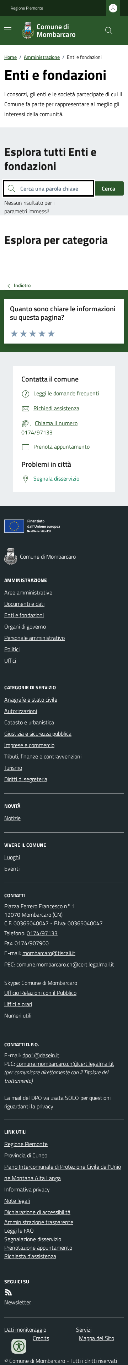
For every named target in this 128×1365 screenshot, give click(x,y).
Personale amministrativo (34, 638)
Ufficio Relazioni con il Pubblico (40, 992)
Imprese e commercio (29, 745)
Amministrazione (42, 57)
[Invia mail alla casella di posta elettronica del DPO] (40, 1055)
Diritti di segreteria (25, 779)
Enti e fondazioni (24, 615)
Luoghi (12, 857)
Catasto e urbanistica (29, 722)
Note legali (17, 1200)
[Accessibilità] (19, 1346)
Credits (41, 1338)
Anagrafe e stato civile (30, 699)
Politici (12, 649)
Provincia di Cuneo (25, 1155)
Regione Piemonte (27, 8)
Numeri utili (17, 1015)
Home (10, 57)
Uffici (10, 660)
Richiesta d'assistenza (30, 1256)
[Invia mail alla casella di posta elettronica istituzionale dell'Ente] (48, 953)
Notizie (12, 818)
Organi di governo (25, 626)
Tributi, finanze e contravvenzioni (42, 756)
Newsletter (17, 1302)
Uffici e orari (18, 1004)
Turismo (13, 767)
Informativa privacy (27, 1189)
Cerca (108, 188)
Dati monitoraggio (25, 1329)
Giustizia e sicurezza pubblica (37, 733)
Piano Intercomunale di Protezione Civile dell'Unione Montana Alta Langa (62, 1172)
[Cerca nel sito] (106, 30)
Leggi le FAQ (19, 1230)
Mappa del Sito (96, 1338)
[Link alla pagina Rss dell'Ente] (8, 1292)
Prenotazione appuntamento (38, 1247)
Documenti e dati (24, 603)
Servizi (83, 1329)
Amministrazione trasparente (38, 1222)
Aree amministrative (28, 592)
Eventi (12, 868)
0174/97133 (42, 933)
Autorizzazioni (20, 711)
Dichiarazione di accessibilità (37, 1212)
